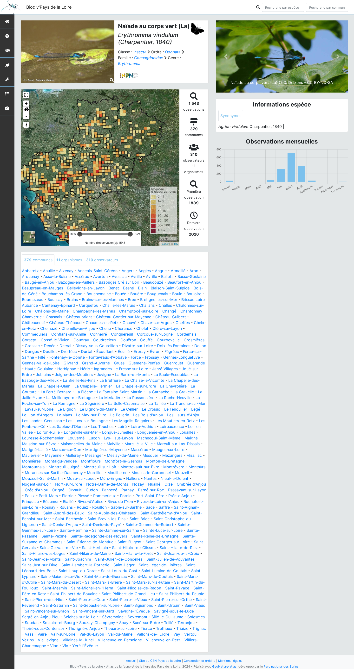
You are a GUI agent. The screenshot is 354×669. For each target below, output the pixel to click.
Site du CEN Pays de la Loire (160, 661)
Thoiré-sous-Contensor (43, 628)
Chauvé (129, 322)
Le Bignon (67, 409)
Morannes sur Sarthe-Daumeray (54, 472)
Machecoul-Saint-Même (158, 438)
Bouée (120, 293)
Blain (142, 288)
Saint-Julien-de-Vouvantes (170, 559)
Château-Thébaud (65, 322)
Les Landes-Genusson (42, 420)
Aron (194, 270)
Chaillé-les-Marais (118, 305)
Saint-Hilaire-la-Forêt (134, 553)
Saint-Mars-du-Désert (61, 582)
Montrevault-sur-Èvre (139, 466)
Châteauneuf (33, 322)
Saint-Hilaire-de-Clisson (134, 547)
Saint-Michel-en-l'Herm (92, 588)
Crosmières (194, 340)
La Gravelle (183, 391)
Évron (155, 351)
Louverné (76, 438)
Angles (144, 270)
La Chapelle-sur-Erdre (136, 386)
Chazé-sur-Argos (155, 322)
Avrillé (136, 276)
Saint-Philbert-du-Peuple (181, 593)
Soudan (32, 622)
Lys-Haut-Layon (118, 438)
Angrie (161, 270)
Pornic (125, 495)
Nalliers (133, 478)
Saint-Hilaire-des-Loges (43, 553)
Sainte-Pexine (53, 536)
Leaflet (165, 244)
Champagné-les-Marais (94, 311)
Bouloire (193, 293)
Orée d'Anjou (36, 490)
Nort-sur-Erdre (68, 484)
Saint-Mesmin (54, 588)
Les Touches (102, 426)
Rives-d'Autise (90, 501)
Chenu (105, 328)
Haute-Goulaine (39, 368)
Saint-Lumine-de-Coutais (164, 570)
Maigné (191, 438)
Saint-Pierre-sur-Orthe (171, 599)
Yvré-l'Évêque (85, 645)
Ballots (167, 276)
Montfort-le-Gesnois (123, 461)
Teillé (168, 622)
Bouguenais (157, 293)
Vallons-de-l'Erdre (153, 634)
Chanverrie (32, 316)
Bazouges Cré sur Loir (119, 282)
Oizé (168, 484)
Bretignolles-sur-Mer (158, 299)
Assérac (82, 276)
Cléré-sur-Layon (167, 328)
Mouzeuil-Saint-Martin (42, 478)
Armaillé (178, 270)
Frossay (152, 357)
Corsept (29, 340)
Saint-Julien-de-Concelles (118, 559)
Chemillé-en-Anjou (78, 328)
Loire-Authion (143, 426)
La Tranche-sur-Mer (187, 403)
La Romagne (64, 403)
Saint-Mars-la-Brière (103, 582)
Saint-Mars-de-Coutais (152, 576)
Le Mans (64, 415)
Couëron (128, 340)
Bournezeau (32, 299)
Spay (123, 622)
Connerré (98, 334)
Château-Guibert (170, 316)
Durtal (86, 351)
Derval (65, 345)
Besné (128, 288)
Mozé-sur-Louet (81, 478)
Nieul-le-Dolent (174, 478)
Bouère (136, 293)
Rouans (66, 507)
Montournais (33, 466)
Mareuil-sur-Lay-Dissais (178, 443)
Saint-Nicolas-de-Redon (139, 588)
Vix (65, 645)
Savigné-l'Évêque (134, 611)
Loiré (122, 426)
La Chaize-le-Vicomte (144, 380)
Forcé (136, 357)
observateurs (102, 259)
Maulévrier (31, 455)
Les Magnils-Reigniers (131, 420)
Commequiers (34, 334)
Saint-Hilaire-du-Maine (90, 553)
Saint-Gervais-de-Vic (59, 547)
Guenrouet (173, 363)
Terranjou (186, 622)
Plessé (83, 495)
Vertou (190, 634)
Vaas (29, 634)
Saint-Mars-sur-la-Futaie (148, 582)
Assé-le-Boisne (57, 276)
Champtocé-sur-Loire (138, 311)
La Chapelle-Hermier (93, 386)
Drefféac (69, 351)
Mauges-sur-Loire (168, 449)
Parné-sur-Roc (151, 490)
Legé (195, 409)
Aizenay (66, 270)
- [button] (26, 116)
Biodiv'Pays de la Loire (49, 7)
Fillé (41, 357)
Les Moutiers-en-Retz (175, 420)
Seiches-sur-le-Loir (81, 616)
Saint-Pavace (177, 588)
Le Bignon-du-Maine (98, 409)
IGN (175, 244)
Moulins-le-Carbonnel (151, 472)
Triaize (182, 628)
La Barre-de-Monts (132, 374)
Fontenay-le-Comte (67, 357)
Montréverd (173, 466)
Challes (165, 305)
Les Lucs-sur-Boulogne (87, 420)
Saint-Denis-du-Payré (101, 524)
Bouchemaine (98, 293)
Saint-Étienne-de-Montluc (89, 541)
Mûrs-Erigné (111, 478)
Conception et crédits (199, 661)
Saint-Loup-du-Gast (119, 570)
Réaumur (51, 501)
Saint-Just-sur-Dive (39, 565)
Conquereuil (122, 334)
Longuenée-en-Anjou (156, 432)
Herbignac (66, 368)
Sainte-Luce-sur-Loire (163, 530)
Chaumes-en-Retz (102, 322)
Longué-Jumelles (117, 432)
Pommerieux (104, 495)
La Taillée (157, 403)
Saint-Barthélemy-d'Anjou (163, 513)
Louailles (187, 432)
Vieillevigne (48, 640)
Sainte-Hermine (74, 530)
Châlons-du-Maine (52, 311)
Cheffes (183, 322)
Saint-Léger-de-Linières (160, 565)
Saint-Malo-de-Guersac (105, 576)
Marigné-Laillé (35, 449)
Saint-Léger (124, 565)
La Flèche (84, 391)
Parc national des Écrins (281, 666)
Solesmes (196, 616)
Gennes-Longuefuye (181, 357)
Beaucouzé (153, 282)
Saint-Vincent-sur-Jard (93, 611)
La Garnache (157, 391)
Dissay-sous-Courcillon (96, 345)
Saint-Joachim (78, 559)
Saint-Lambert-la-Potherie (85, 565)
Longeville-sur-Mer (81, 432)
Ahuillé (49, 270)
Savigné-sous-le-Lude (174, 611)
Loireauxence (172, 426)
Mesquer (150, 455)
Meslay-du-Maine (122, 455)
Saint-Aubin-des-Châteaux (112, 513)
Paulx (30, 495)
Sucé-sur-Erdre (146, 622)
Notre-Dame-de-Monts (107, 484)
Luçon (94, 438)
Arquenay (30, 276)
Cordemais (187, 334)
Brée (132, 299)
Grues (119, 363)
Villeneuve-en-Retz (163, 640)
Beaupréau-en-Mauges (42, 288)
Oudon (92, 490)
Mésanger (94, 455)
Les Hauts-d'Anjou (183, 415)
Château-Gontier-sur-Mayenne (123, 316)
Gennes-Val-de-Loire (40, 363)
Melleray (73, 455)
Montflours (91, 461)
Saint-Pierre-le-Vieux (128, 599)
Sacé (150, 507)
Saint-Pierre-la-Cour (86, 599)
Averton (100, 276)
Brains (72, 299)
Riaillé (68, 501)
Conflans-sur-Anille (68, 334)
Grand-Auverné (96, 363)
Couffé (146, 340)
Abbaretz (30, 270)
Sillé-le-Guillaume (167, 616)
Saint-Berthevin (69, 518)
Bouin (177, 293)
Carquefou (88, 305)
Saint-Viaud (194, 605)
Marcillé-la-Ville (139, 443)
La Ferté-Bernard (56, 391)
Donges (32, 351)
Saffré (164, 507)
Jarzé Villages (165, 368)
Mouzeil (182, 472)
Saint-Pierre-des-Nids (44, 599)
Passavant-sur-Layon (187, 490)
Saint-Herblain (95, 547)
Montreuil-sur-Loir (100, 466)
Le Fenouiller (175, 409)
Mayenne (53, 455)
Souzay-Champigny (97, 622)
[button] (26, 110)
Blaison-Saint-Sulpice (170, 288)
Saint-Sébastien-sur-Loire (96, 605)
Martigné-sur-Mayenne (106, 449)
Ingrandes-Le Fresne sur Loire (121, 368)
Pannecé (109, 490)
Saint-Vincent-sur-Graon (47, 611)
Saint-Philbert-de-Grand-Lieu (128, 593)
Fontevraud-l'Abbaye (108, 357)
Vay (176, 634)
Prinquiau (30, 501)
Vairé (42, 634)
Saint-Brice (140, 518)
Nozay (138, 484)
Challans (147, 305)
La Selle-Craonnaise (126, 403)
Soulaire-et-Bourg (59, 622)
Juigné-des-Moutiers (74, 374)
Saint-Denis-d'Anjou (60, 524)
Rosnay (48, 507)
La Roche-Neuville (174, 397)
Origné (58, 490)
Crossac (32, 345)
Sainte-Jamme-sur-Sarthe (115, 530)
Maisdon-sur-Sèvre (39, 443)
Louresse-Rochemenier (43, 438)
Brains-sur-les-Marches (103, 299)
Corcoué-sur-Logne (155, 334)
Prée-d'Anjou (180, 495)
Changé (169, 311)
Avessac (119, 276)
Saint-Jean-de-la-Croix (178, 553)
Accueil (131, 661)
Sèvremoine (113, 616)
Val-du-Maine (120, 634)
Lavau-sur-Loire (39, 409)
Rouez (82, 507)
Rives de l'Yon (120, 501)
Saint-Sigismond (138, 605)
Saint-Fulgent (130, 541)
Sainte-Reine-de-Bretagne (154, 536)
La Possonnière (140, 397)
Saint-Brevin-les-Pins (106, 518)
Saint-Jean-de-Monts (41, 559)
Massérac (139, 449)
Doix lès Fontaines (173, 345)
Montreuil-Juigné (64, 466)
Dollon (200, 345)
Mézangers (172, 455)
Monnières (31, 461)
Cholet (142, 328)
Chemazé (48, 328)
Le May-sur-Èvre (91, 415)
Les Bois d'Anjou (148, 415)
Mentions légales (230, 661)
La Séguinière (91, 403)
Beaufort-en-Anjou (184, 282)
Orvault (75, 490)
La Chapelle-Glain (54, 386)
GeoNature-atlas (224, 666)
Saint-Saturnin (56, 605)
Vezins (28, 640)
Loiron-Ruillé (48, 432)
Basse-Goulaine (191, 276)
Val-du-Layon (91, 634)
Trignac (199, 628)
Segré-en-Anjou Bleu (40, 616)
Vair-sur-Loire (63, 634)
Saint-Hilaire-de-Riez (179, 547)
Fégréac (171, 351)
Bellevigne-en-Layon (86, 288)
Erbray (140, 351)
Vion (54, 645)
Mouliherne (117, 472)
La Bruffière (110, 380)
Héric (85, 368)
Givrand (71, 363)
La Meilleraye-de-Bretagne (70, 397)
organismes (69, 259)
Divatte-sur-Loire (137, 345)
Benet (114, 288)
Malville (113, 443)
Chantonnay (191, 311)
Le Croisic (151, 409)
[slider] (79, 234)
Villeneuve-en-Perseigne (120, 640)
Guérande (196, 363)
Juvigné (104, 374)
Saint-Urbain (168, 605)
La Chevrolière (173, 386)
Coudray (81, 340)
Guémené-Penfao (144, 363)
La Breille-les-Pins (79, 380)
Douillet (50, 351)
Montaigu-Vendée (61, 461)
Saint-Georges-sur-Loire (168, 541)
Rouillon (99, 507)
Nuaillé (154, 484)
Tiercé (146, 628)
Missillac (194, 455)
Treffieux (164, 628)
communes (38, 259)
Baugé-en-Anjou (39, 282)
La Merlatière (111, 397)
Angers (128, 270)
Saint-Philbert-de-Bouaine (74, 593)
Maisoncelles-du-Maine (81, 443)
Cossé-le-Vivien (55, 340)
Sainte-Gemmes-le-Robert (149, 524)
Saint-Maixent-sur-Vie (60, 576)
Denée (49, 345)
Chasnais (54, 316)
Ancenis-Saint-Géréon (98, 270)
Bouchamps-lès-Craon (62, 293)
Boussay (55, 299)
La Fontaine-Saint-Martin (119, 391)
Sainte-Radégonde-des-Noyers (99, 536)
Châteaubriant (79, 316)
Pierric (67, 495)
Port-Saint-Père (150, 495)
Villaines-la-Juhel (78, 640)
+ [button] (26, 103)
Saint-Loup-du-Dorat (78, 570)
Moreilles (95, 472)
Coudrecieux (104, 340)
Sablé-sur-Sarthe (126, 507)
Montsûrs (197, 466)
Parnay (127, 490)
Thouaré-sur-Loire (120, 628)
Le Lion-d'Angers (37, 415)
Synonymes (230, 115)
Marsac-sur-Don (66, 449)
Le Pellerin (119, 415)
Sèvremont (137, 616)
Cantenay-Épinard (58, 305)
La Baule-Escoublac (172, 374)
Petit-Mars (48, 495)
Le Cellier (129, 409)
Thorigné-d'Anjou (84, 628)
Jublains (43, 374)
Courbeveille (168, 340)
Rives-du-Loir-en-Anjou (158, 501)
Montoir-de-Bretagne (165, 461)
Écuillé (124, 351)
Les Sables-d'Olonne (68, 426)
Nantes (150, 478)
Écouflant (105, 351)
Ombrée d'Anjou (191, 484)
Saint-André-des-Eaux (63, 513)
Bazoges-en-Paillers (76, 282)
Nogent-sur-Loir (36, 484)
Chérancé (123, 328)
